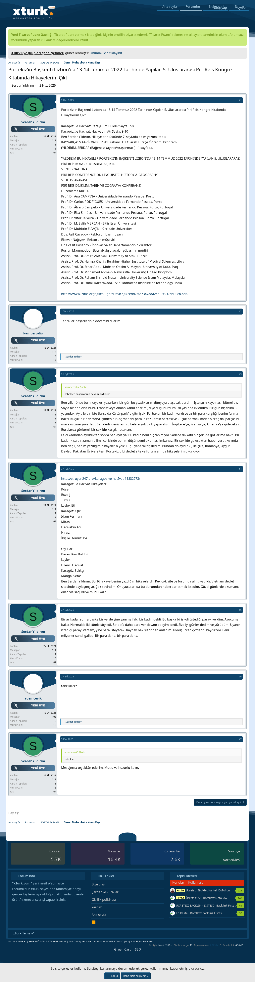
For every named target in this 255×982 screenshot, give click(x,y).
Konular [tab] (178, 882)
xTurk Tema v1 (23, 933)
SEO (138, 949)
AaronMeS (231, 859)
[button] (246, 945)
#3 (240, 374)
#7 (240, 739)
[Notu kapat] (242, 52)
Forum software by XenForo (37, 941)
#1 (240, 100)
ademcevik (33, 698)
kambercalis (33, 333)
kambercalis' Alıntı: (75, 387)
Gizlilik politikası (104, 899)
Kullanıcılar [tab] (196, 882)
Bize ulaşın (100, 884)
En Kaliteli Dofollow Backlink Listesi (199, 913)
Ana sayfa (99, 915)
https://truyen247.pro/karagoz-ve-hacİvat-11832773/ (100, 478)
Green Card (122, 949)
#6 (240, 676)
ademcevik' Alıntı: (75, 752)
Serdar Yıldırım (23, 85)
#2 (240, 311)
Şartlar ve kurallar (105, 892)
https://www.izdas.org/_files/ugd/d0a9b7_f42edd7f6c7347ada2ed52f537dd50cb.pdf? (124, 294)
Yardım (97, 907)
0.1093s (214, 945)
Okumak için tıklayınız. (106, 53)
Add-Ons (73, 941)
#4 (240, 469)
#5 (240, 610)
